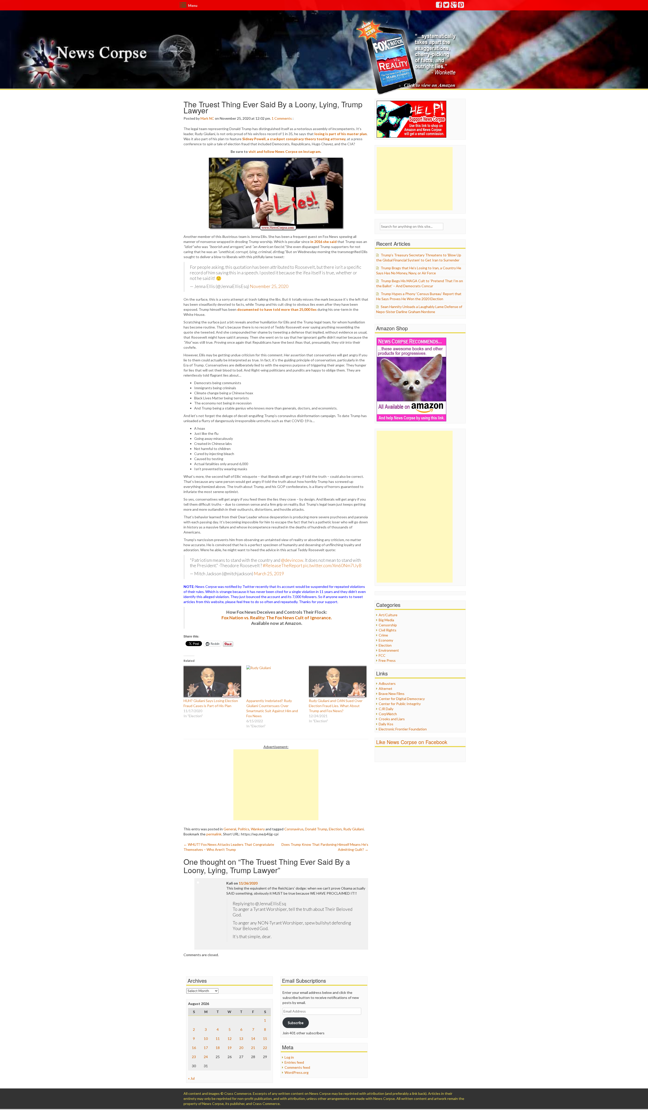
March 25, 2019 (269, 573)
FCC (382, 655)
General (230, 829)
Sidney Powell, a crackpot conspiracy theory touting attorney (294, 139)
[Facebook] (439, 6)
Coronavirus (293, 829)
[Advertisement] (275, 784)
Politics (243, 829)
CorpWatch (388, 714)
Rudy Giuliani (353, 829)
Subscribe (295, 1022)
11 (218, 1038)
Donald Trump (316, 829)
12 (230, 1038)
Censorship (388, 625)
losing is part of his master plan (340, 134)
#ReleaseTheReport (282, 565)
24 (206, 1057)
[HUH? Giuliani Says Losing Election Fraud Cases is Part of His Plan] (212, 681)
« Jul (191, 1078)
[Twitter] (446, 6)
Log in (289, 1057)
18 (218, 1047)
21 (253, 1047)
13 (241, 1038)
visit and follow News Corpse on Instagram (284, 151)
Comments (283, 118)
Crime (383, 635)
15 (265, 1038)
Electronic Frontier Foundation (403, 729)
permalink (213, 834)
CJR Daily (386, 709)
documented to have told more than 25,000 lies (277, 309)
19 (230, 1047)
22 (265, 1047)
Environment (389, 650)
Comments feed (297, 1067)
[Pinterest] (461, 6)
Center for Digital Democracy (402, 698)
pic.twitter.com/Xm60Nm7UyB (332, 565)
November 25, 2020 (269, 286)
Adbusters (387, 683)
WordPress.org (297, 1072)
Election (335, 829)
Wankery (258, 829)
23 (194, 1057)
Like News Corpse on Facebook (411, 742)
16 (194, 1047)
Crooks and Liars (392, 719)
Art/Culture (388, 615)
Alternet (385, 688)
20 (241, 1047)
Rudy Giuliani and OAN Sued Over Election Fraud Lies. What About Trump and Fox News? (335, 705)
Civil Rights (387, 630)
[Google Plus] (454, 6)
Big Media (386, 620)
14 (253, 1038)
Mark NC (207, 118)
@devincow (292, 560)
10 (206, 1038)
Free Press (387, 660)
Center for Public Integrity (400, 704)
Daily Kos (386, 724)
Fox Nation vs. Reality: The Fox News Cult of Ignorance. (276, 617)
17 (206, 1047)
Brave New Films (391, 693)
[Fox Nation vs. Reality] (407, 57)
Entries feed (294, 1062)
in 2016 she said (323, 241)
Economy (386, 640)
